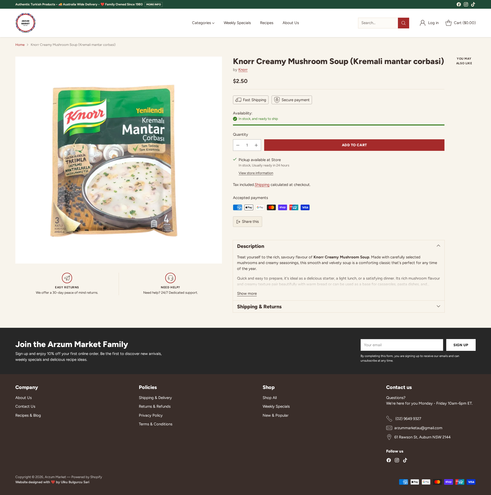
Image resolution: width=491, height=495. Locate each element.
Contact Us (25, 406)
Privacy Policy (151, 415)
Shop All (270, 397)
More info (153, 4)
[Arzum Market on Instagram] (465, 5)
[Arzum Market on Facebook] (458, 5)
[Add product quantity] (256, 145)
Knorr (243, 69)
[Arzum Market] (25, 23)
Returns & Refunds (155, 406)
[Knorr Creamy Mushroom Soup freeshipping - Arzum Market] (118, 160)
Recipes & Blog (28, 415)
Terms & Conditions (155, 424)
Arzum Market (56, 477)
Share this (250, 221)
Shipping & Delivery (155, 397)
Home (20, 45)
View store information (256, 173)
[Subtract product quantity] (237, 145)
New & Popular (275, 415)
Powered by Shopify (86, 477)
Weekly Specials (276, 406)
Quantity (240, 134)
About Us (23, 397)
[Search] (403, 23)
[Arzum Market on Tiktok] (473, 5)
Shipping (262, 184)
